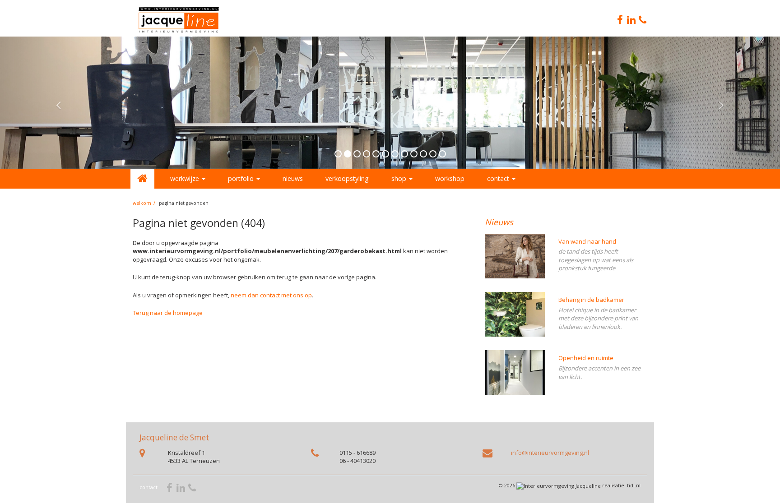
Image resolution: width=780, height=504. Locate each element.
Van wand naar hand (587, 241)
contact (148, 487)
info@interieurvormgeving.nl (550, 453)
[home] (142, 179)
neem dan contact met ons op (271, 295)
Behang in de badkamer (591, 300)
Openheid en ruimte (585, 358)
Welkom (142, 203)
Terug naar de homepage (168, 313)
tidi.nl (634, 485)
